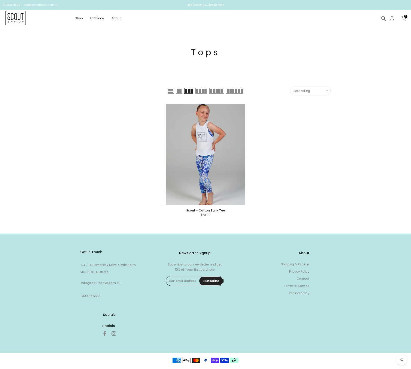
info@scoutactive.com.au (41, 5)
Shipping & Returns (295, 264)
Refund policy (299, 293)
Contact (303, 278)
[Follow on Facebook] (104, 333)
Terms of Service (296, 286)
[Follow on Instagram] (114, 333)
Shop (79, 18)
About (116, 18)
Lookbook (97, 18)
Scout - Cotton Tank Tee (205, 210)
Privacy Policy (299, 271)
